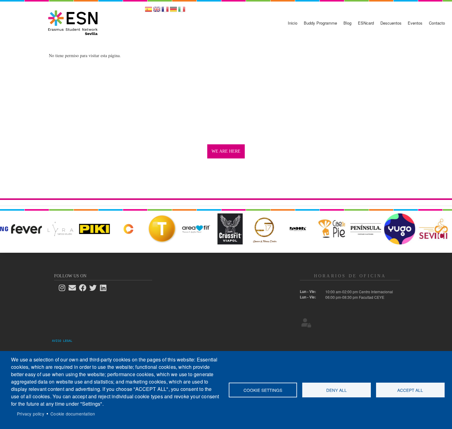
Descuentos (391, 23)
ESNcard (366, 23)
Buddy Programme (320, 23)
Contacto (437, 23)
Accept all (410, 390)
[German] (173, 11)
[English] (157, 11)
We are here (226, 151)
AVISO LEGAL (64, 340)
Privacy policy (30, 414)
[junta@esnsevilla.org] (74, 287)
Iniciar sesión (434, 6)
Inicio (292, 23)
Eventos (415, 23)
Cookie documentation (72, 414)
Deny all (336, 390)
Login (306, 322)
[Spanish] (148, 11)
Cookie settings (263, 390)
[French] (165, 11)
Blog (347, 23)
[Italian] (181, 11)
